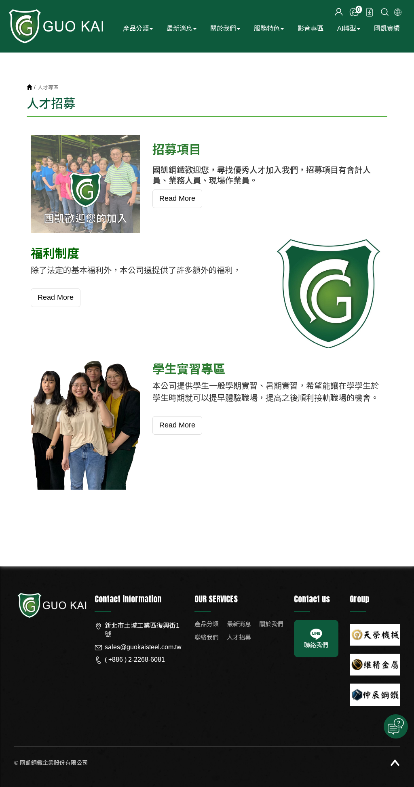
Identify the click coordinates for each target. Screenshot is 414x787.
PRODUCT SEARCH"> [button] (385, 12)
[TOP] (395, 762)
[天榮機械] (375, 635)
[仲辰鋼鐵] (375, 694)
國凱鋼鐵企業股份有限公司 (55, 26)
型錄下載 (369, 12)
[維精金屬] (375, 665)
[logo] (51, 605)
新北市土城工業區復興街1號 (142, 630)
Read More (177, 198)
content (339, 12)
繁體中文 (398, 12)
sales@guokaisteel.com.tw (143, 647)
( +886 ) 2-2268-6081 (135, 659)
